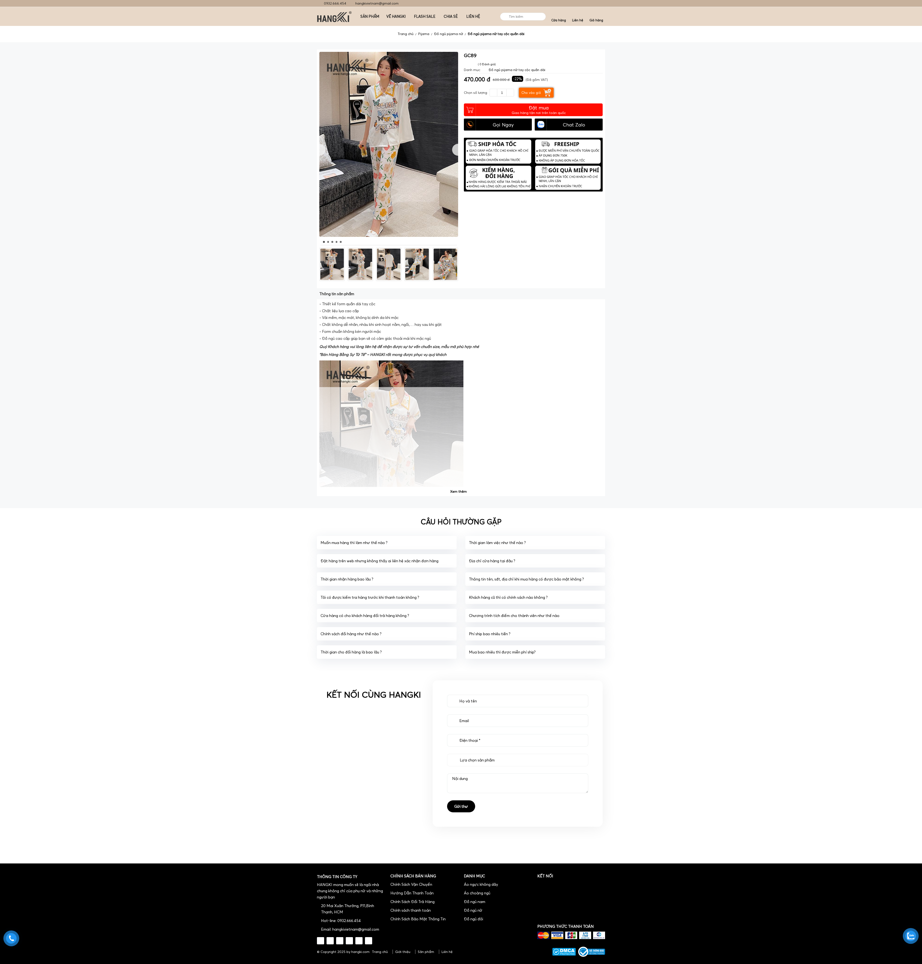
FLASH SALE (424, 16)
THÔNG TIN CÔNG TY (337, 876)
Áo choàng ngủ (477, 893)
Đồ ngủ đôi (473, 918)
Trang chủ (405, 34)
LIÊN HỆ (473, 16)
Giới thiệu (402, 952)
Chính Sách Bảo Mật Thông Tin (418, 918)
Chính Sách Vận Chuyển (411, 884)
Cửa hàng (558, 20)
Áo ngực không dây (481, 884)
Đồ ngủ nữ (473, 910)
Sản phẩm (426, 952)
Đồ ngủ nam (474, 901)
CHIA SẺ (451, 16)
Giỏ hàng (596, 20)
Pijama (423, 34)
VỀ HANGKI (396, 16)
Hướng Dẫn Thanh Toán (412, 893)
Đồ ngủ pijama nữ (448, 34)
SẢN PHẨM (369, 16)
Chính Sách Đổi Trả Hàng (412, 901)
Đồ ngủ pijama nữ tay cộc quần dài (496, 34)
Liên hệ (577, 20)
